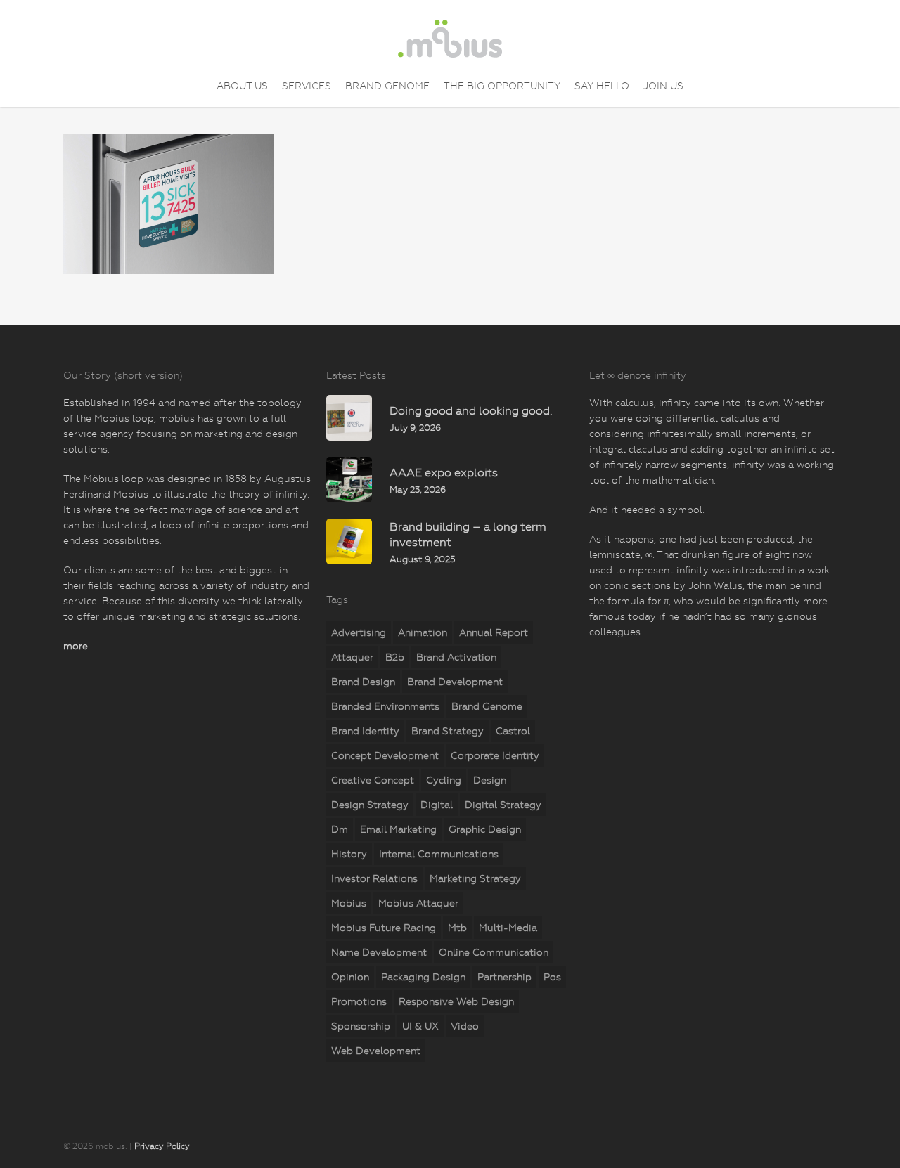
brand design (363, 681)
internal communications (439, 853)
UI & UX (420, 1026)
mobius (348, 903)
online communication (493, 952)
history (349, 853)
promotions (359, 1001)
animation (422, 632)
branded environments (385, 706)
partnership (504, 976)
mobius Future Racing (383, 927)
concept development (385, 755)
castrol (513, 731)
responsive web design (456, 1001)
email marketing (398, 829)
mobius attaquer (418, 903)
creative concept (372, 780)
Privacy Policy (162, 1146)
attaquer (352, 657)
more (75, 645)
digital (436, 804)
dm (339, 829)
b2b (394, 657)
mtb (457, 927)
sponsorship (360, 1026)
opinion (350, 976)
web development (375, 1050)
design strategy (370, 804)
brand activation (456, 657)
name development (379, 952)
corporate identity (495, 755)
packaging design (423, 976)
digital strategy (503, 804)
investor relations (374, 878)
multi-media (508, 927)
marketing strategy (475, 878)
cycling (443, 780)
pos (552, 976)
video (465, 1026)
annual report (493, 632)
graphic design (485, 829)
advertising (358, 632)
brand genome (486, 706)
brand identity (365, 731)
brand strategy (447, 731)
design (489, 780)
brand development (455, 681)
